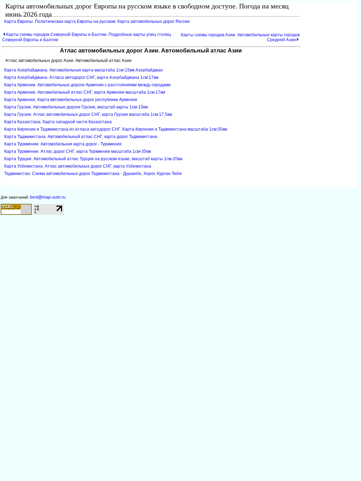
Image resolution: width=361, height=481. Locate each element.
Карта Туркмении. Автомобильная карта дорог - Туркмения (63, 144)
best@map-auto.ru (48, 197)
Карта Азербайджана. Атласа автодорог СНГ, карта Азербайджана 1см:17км (81, 77)
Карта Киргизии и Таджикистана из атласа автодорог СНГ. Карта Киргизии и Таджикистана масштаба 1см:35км (115, 129)
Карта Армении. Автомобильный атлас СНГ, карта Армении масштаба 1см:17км (84, 92)
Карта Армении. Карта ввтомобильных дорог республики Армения (70, 99)
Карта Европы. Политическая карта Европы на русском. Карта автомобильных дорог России (97, 21)
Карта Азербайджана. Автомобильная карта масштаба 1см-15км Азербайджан (83, 70)
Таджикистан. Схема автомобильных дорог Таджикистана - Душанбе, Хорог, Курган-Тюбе (93, 173)
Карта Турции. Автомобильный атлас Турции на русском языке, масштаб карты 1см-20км (93, 158)
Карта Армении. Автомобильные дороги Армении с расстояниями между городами (87, 84)
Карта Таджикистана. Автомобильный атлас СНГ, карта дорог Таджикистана (80, 136)
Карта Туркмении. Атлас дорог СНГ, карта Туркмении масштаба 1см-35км (77, 151)
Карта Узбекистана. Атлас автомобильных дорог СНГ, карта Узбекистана (77, 166)
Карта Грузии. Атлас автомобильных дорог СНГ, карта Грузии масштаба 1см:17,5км (88, 114)
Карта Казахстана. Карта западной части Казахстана (58, 121)
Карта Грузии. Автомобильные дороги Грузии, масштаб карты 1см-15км (76, 107)
